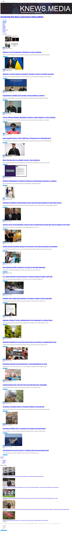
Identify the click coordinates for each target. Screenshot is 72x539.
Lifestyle (4, 27)
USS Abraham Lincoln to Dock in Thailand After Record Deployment (26, 450)
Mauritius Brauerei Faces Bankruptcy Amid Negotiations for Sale (25, 364)
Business (4, 26)
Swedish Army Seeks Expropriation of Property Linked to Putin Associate (27, 298)
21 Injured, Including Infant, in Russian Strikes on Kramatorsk (23, 407)
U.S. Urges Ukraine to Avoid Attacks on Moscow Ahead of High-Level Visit (27, 276)
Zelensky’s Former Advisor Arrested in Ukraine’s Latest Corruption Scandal (28, 74)
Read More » (5, 56)
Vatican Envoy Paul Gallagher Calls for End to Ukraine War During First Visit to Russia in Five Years (36, 225)
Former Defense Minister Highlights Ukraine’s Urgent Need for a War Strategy (29, 117)
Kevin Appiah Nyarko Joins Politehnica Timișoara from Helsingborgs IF (27, 138)
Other (4, 28)
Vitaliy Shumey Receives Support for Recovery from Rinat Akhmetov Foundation (30, 246)
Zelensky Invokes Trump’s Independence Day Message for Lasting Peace (27, 320)
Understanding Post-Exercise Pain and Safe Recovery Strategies (25, 385)
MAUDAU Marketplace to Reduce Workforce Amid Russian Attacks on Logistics (30, 181)
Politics (4, 25)
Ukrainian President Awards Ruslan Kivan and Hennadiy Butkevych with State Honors (32, 203)
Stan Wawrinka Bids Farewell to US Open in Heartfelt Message (24, 267)
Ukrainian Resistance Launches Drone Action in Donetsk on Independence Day (29, 342)
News (4, 23)
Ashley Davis (5, 48)
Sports (4, 24)
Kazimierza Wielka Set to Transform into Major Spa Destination (24, 428)
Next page (2, 456)
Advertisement (5, 29)
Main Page (5, 21)
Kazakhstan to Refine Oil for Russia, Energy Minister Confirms (24, 95)
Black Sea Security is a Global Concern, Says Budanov (21, 160)
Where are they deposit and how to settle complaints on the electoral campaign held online (23, 476)
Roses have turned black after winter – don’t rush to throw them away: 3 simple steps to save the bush (25, 520)
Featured (4, 22)
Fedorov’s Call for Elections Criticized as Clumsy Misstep (22, 52)
